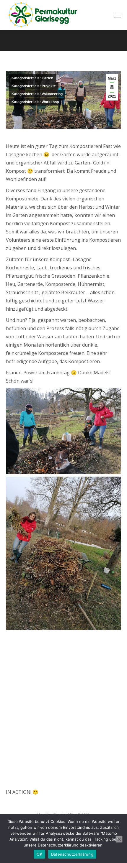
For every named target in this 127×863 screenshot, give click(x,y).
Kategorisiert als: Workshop (35, 102)
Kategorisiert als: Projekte (34, 86)
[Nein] (119, 839)
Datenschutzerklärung (72, 854)
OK (39, 854)
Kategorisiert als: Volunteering (37, 94)
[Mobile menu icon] (117, 15)
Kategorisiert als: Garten (32, 78)
